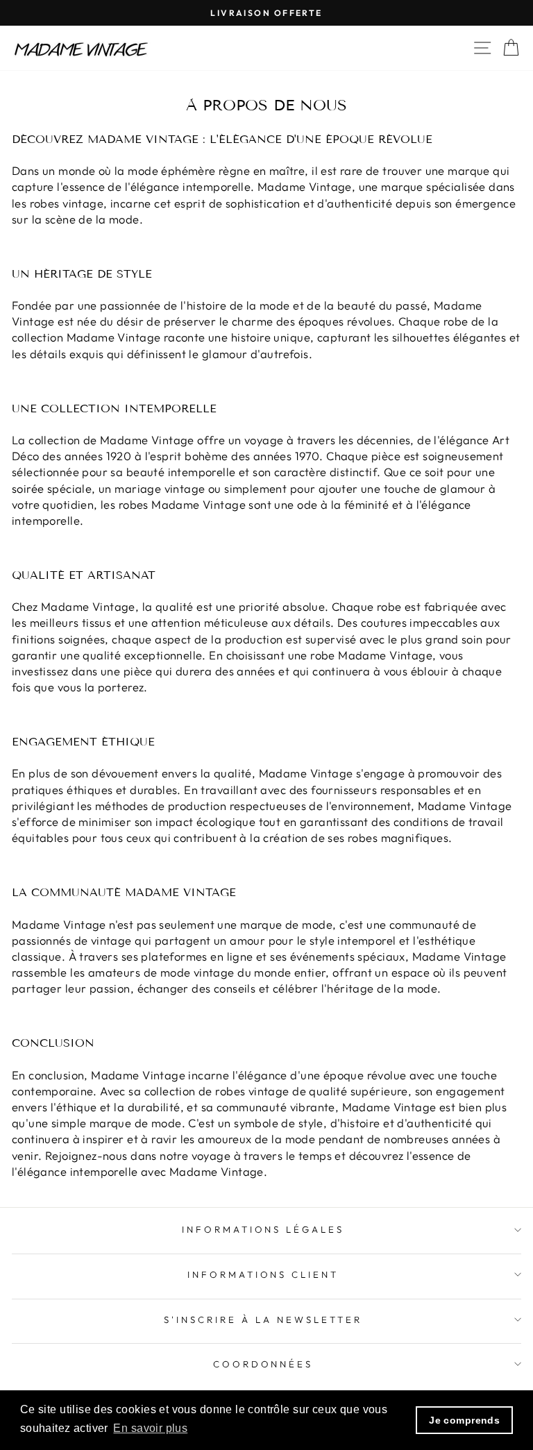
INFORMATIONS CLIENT (263, 1274)
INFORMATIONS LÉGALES (263, 1229)
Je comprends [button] (464, 1420)
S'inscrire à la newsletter (263, 1319)
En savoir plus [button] (150, 1428)
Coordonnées (263, 1363)
